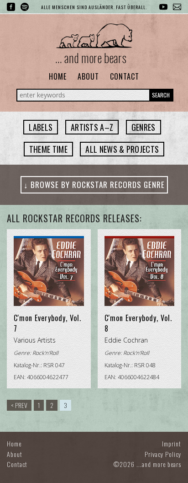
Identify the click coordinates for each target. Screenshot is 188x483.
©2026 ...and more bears (147, 464)
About (88, 76)
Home (58, 76)
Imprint (171, 443)
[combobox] (40, 127)
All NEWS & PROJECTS (122, 149)
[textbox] (40, 127)
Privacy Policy (163, 454)
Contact (124, 76)
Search (161, 95)
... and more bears (90, 57)
